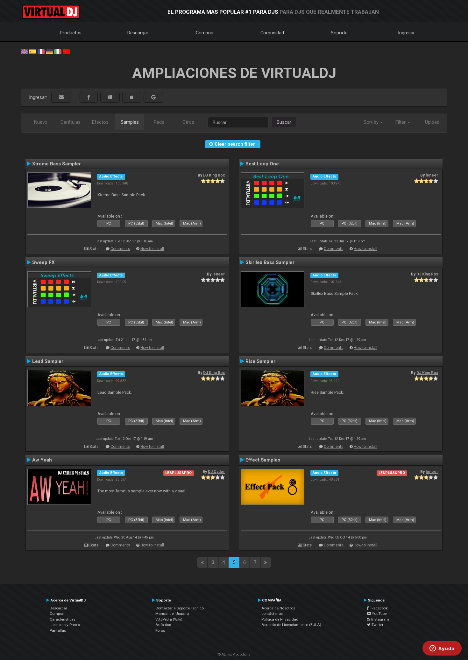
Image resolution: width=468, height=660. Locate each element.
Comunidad (272, 32)
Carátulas (70, 122)
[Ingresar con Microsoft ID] (110, 97)
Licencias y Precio (65, 624)
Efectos (100, 122)
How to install (152, 249)
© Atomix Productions (234, 654)
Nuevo (40, 122)
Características (62, 619)
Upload (432, 122)
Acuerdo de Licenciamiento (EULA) (291, 624)
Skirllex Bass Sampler (269, 262)
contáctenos (272, 613)
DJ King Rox (214, 175)
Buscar (284, 122)
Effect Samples (262, 460)
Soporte (339, 32)
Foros (160, 630)
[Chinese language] (66, 51)
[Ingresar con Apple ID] (131, 97)
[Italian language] (57, 51)
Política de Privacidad (279, 619)
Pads (159, 122)
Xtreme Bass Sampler (56, 164)
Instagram (379, 619)
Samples (130, 122)
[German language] (49, 51)
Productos (71, 32)
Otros (188, 122)
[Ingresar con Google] (153, 97)
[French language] (41, 51)
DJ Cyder (216, 471)
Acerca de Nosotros (278, 608)
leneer (432, 175)
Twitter (377, 624)
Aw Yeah (42, 460)
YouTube (378, 613)
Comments (120, 249)
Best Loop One (262, 164)
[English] (24, 51)
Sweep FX (43, 262)
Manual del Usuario (172, 613)
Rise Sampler (260, 361)
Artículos (163, 624)
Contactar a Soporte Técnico (179, 608)
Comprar (205, 32)
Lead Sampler (47, 361)
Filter (401, 122)
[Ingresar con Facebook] (89, 97)
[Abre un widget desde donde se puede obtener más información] (442, 649)
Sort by (372, 122)
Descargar (137, 32)
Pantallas (58, 630)
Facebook (378, 608)
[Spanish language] (32, 51)
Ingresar (406, 32)
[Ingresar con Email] (61, 97)
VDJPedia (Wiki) (168, 619)
